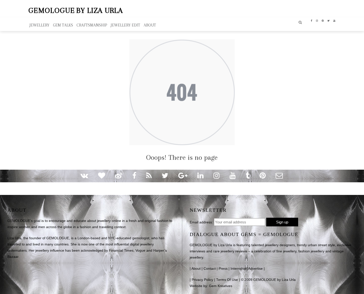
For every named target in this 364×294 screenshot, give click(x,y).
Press (223, 268)
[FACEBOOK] (311, 20)
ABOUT (150, 25)
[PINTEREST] (323, 20)
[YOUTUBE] (334, 20)
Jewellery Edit (125, 25)
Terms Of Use (227, 280)
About (196, 268)
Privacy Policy (202, 280)
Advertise (255, 268)
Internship (238, 268)
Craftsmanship (92, 25)
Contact (210, 268)
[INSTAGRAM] (317, 20)
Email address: (201, 222)
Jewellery (39, 25)
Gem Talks (63, 25)
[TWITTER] (328, 20)
